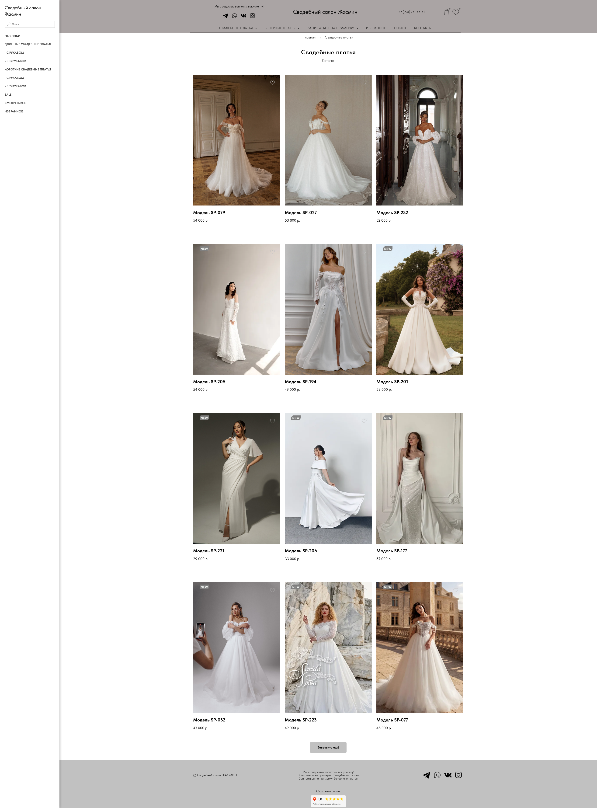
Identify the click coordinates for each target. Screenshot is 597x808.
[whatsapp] (233, 16)
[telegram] (224, 16)
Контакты (422, 28)
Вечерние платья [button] (281, 28)
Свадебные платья (339, 37)
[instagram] (251, 16)
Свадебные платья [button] (236, 28)
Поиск (400, 28)
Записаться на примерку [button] (331, 28)
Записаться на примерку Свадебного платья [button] (328, 775)
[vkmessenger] (242, 16)
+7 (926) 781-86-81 (412, 12)
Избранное (376, 28)
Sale (8, 94)
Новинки (12, 36)
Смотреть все (15, 103)
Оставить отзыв (328, 791)
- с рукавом (14, 52)
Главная (310, 37)
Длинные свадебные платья (28, 44)
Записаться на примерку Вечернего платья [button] (328, 778)
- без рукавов (15, 61)
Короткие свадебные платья (28, 69)
